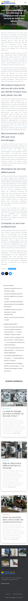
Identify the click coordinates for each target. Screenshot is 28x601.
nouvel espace (6, 149)
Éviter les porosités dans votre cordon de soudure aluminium (13, 519)
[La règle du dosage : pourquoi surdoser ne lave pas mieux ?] (14, 397)
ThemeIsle (20, 597)
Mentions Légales (17, 594)
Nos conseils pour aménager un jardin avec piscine (14, 368)
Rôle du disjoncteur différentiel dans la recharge (12, 465)
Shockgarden (4, 579)
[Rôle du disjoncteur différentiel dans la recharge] (14, 449)
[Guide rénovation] (8, 2)
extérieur (4, 189)
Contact (8, 594)
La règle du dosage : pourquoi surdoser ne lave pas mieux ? (13, 413)
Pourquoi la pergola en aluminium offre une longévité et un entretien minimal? (13, 296)
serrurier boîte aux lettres (19, 126)
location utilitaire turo (6, 578)
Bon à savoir (12, 268)
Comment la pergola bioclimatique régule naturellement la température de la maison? (14, 304)
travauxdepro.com (13, 579)
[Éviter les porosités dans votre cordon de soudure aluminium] (14, 504)
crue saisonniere (17, 578)
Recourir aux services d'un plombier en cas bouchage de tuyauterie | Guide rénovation (14, 329)
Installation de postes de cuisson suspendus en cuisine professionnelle (13, 312)
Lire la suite (16, 433)
